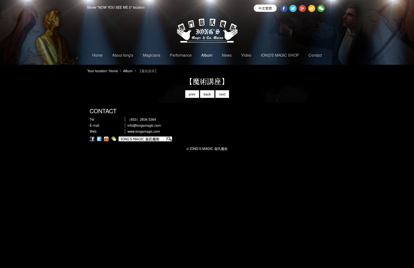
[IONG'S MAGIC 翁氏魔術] (207, 32)
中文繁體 (265, 8)
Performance (181, 55)
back (207, 94)
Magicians (151, 55)
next (222, 94)
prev (192, 94)
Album (206, 55)
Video (246, 55)
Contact (315, 55)
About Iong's (122, 55)
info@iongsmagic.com (144, 125)
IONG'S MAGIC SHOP (280, 55)
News (227, 55)
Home (97, 55)
